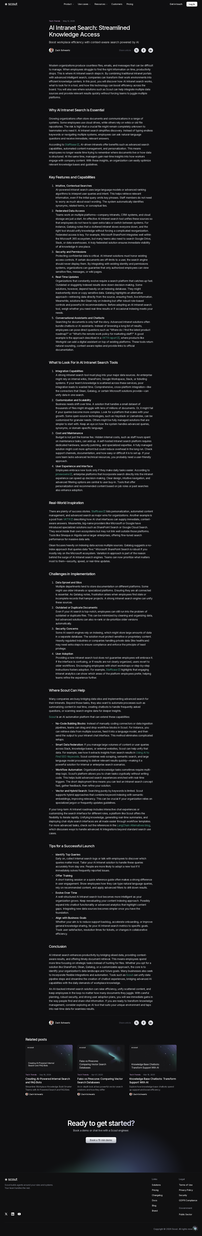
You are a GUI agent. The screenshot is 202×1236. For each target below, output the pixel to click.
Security (183, 1195)
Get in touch (176, 4)
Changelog (157, 1195)
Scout (52, 716)
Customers (116, 4)
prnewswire (62, 474)
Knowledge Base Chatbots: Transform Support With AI (152, 1080)
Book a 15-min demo (101, 1140)
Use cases (83, 4)
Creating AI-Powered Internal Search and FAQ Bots (47, 1080)
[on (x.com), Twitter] (136, 50)
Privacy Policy (186, 1190)
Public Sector (185, 1214)
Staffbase (70, 144)
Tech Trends (54, 21)
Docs (154, 1200)
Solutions (156, 1185)
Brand (155, 1211)
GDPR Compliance (188, 1200)
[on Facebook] (143, 50)
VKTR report (109, 337)
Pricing (129, 4)
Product (68, 4)
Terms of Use (185, 1185)
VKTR (66, 519)
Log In (192, 4)
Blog (154, 1205)
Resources (99, 4)
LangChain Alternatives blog (133, 825)
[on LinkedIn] (150, 50)
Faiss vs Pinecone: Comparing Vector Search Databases (100, 1080)
